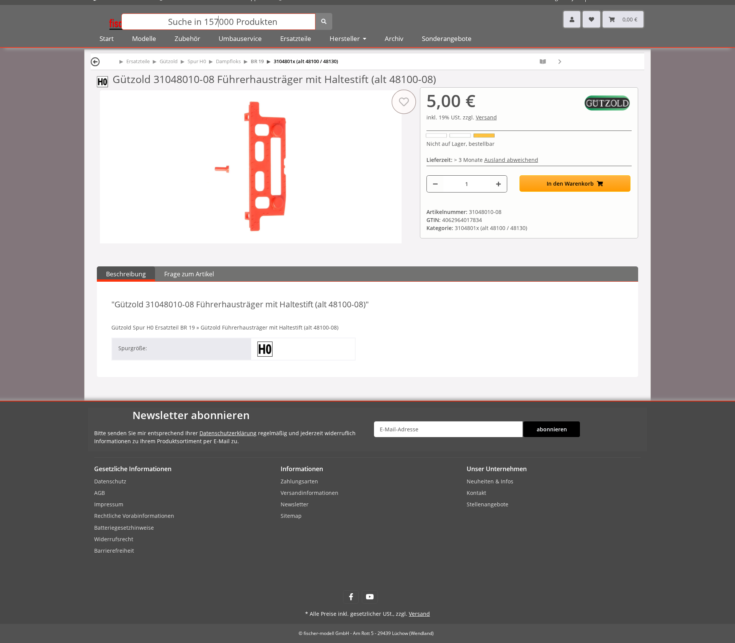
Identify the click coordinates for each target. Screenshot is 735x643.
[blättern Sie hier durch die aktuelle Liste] (543, 61)
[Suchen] (323, 21)
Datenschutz (110, 481)
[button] (571, 19)
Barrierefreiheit (114, 550)
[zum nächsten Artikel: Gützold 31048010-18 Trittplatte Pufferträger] (560, 61)
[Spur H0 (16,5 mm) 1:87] (105, 81)
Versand (486, 117)
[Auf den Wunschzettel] (403, 102)
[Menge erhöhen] (498, 184)
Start (107, 38)
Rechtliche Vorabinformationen (134, 515)
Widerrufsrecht (113, 539)
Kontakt (476, 492)
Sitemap (291, 515)
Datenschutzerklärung (227, 433)
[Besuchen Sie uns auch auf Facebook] (351, 597)
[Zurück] (95, 61)
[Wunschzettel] (591, 19)
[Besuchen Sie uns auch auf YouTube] (369, 597)
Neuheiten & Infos (490, 481)
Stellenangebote (487, 504)
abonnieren (552, 429)
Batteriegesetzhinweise (124, 527)
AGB (99, 492)
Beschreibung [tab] (126, 274)
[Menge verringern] (435, 184)
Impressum (108, 504)
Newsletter (295, 504)
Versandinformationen (309, 492)
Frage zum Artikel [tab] (189, 274)
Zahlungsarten (299, 481)
